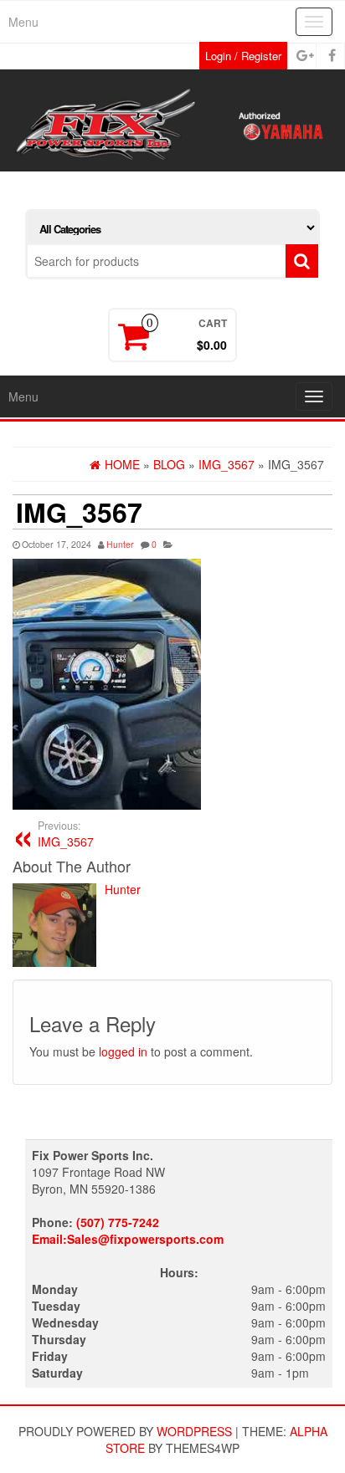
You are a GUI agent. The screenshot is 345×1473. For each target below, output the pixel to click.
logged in (123, 1051)
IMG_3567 (66, 834)
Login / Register (243, 56)
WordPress (194, 1431)
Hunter (120, 544)
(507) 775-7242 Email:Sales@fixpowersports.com (128, 1230)
